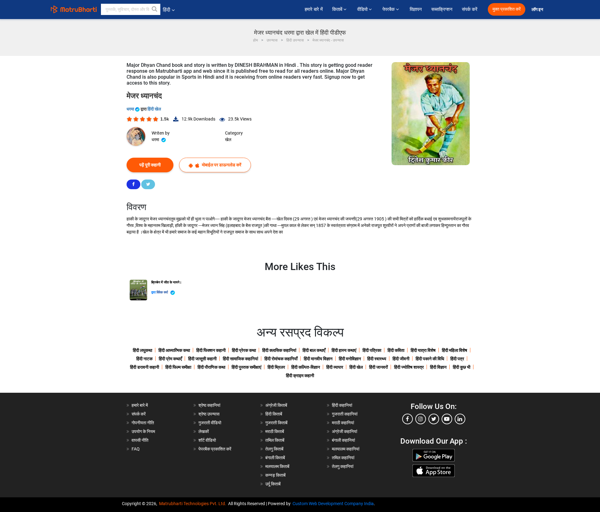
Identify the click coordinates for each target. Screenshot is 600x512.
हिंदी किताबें (273, 413)
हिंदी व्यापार (334, 367)
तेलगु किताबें (274, 448)
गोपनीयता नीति (143, 422)
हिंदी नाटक (144, 358)
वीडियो (363, 9)
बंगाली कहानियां (343, 440)
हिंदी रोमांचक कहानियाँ (281, 358)
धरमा (131, 108)
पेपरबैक (389, 9)
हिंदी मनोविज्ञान (350, 358)
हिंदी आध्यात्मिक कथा (174, 350)
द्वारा (154, 292)
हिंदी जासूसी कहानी (202, 358)
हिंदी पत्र (457, 358)
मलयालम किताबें (277, 466)
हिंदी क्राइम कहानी (300, 375)
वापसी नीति (140, 440)
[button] (154, 9)
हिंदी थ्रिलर (276, 367)
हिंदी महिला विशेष (454, 350)
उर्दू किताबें (273, 483)
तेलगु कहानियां (342, 466)
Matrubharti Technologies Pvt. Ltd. (193, 503)
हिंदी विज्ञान (438, 367)
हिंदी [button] (166, 10)
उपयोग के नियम (143, 431)
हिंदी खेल (154, 108)
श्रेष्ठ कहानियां (209, 405)
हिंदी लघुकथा (142, 350)
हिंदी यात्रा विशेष (423, 350)
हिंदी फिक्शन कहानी (211, 350)
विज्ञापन (416, 9)
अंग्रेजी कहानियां (344, 431)
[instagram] (420, 419)
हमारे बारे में (314, 9)
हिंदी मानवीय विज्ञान (318, 358)
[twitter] (433, 419)
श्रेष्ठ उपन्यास (208, 413)
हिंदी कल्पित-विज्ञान (305, 367)
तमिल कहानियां (343, 457)
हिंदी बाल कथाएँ (313, 350)
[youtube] (447, 419)
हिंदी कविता (396, 350)
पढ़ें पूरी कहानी (150, 164)
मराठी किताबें (274, 431)
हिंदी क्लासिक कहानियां (279, 350)
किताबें (337, 9)
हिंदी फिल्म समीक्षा (178, 367)
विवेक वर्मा (163, 292)
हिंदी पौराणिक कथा (211, 367)
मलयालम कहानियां (345, 448)
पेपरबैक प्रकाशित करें (214, 448)
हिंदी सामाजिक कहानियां (240, 358)
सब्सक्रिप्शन (441, 9)
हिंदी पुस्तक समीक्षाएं (246, 367)
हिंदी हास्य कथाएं (344, 350)
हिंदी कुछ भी (461, 367)
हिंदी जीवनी (400, 358)
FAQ (136, 448)
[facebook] (407, 419)
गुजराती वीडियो (209, 422)
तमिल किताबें (274, 440)
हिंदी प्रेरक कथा (244, 350)
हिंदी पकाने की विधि (430, 358)
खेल (228, 139)
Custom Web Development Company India (333, 503)
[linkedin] (460, 419)
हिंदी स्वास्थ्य (376, 358)
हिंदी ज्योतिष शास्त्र (409, 367)
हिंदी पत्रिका (371, 350)
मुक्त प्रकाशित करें (506, 9)
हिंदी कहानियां (342, 405)
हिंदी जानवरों (378, 367)
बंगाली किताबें (275, 457)
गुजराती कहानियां (345, 413)
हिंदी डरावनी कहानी (144, 367)
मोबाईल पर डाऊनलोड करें (221, 164)
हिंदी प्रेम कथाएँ (170, 358)
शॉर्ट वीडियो (207, 440)
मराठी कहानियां (343, 422)
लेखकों (203, 431)
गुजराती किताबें (276, 422)
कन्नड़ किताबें (275, 475)
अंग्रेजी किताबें (276, 405)
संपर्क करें (470, 9)
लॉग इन (538, 9)
